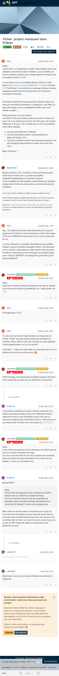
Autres (17, 47)
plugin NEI (26, 205)
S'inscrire (9, 633)
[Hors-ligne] (4, 168)
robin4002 (11, 274)
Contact (20, 658)
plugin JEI (35, 205)
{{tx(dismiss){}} (50, 661)
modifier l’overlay (46, 205)
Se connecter (21, 633)
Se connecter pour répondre (44, 51)
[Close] (54, 597)
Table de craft (16, 205)
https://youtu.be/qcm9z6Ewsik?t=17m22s (28, 85)
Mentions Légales (34, 658)
